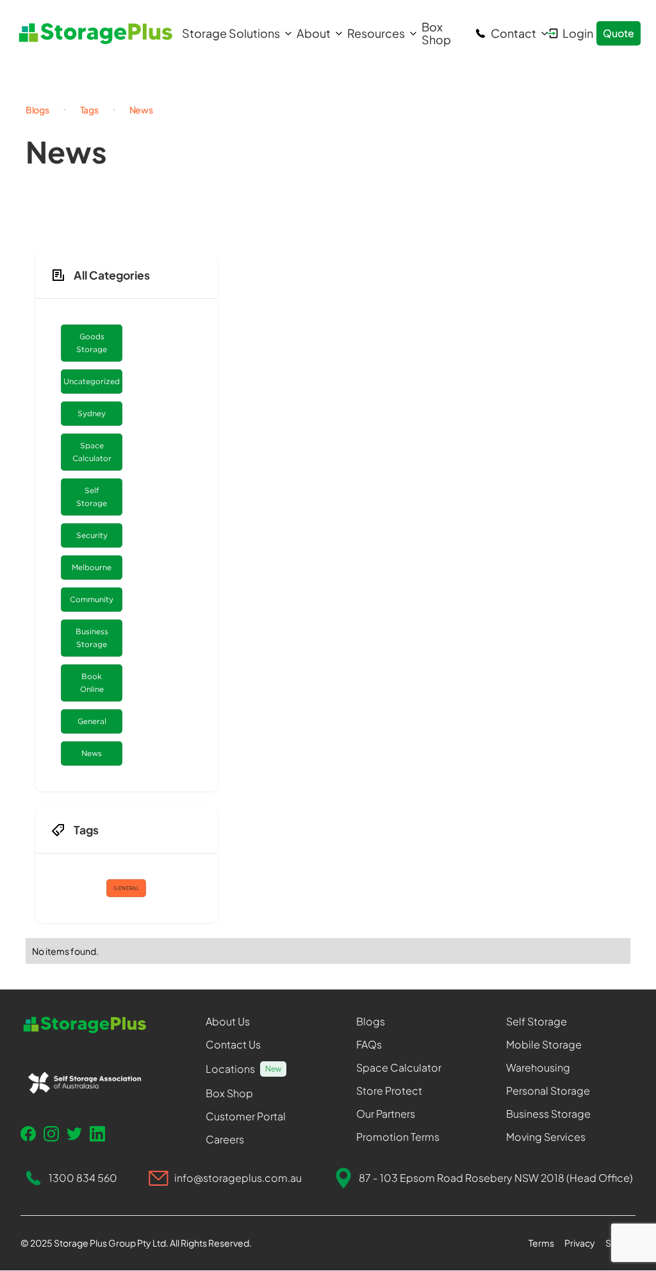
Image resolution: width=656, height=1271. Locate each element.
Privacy (579, 1243)
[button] (233, 33)
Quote (618, 33)
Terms (541, 1243)
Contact (513, 33)
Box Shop (436, 33)
